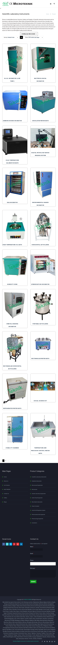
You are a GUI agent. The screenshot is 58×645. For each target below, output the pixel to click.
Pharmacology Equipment (37, 518)
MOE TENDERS (7, 489)
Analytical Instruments (36, 481)
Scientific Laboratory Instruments (39, 476)
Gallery (5, 497)
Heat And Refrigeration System (38, 510)
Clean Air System (35, 506)
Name (32, 546)
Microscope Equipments (37, 485)
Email (32, 553)
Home (47, 14)
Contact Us (6, 493)
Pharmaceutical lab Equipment (38, 514)
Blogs (5, 502)
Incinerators (34, 522)
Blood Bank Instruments (37, 502)
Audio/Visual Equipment (37, 497)
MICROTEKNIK (27, 599)
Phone (31, 560)
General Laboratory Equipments (39, 493)
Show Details (15, 72)
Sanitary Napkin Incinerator (19, 641)
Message (33, 568)
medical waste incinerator (32, 641)
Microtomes (34, 489)
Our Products (7, 485)
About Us (6, 481)
